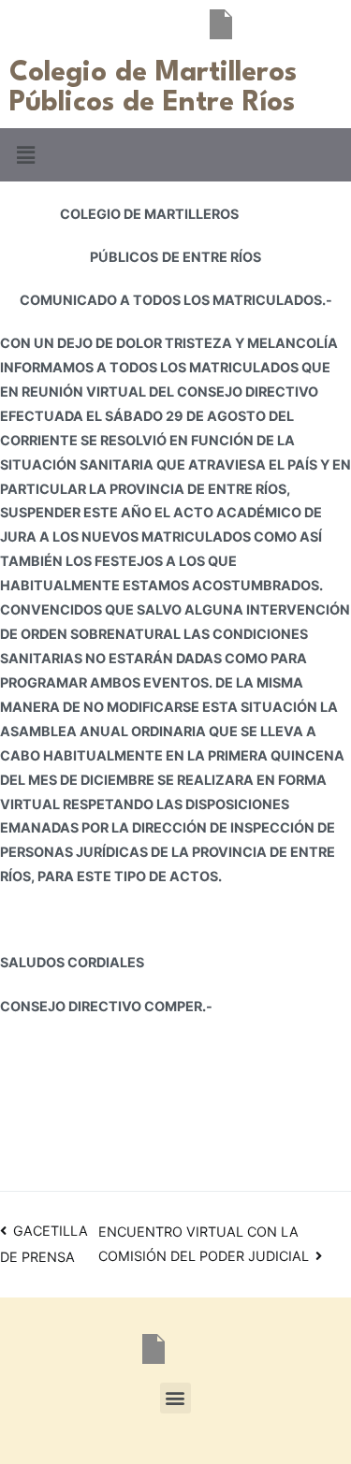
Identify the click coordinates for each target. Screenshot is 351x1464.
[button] (25, 155)
